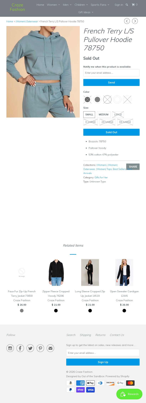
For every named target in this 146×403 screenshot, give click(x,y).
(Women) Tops (104, 169)
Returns (100, 335)
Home (40, 4)
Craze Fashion (17, 7)
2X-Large (107, 122)
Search (70, 335)
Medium (103, 114)
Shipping (85, 335)
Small (89, 114)
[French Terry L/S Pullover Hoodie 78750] (43, 72)
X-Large (90, 122)
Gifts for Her (101, 177)
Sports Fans (99, 4)
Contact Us (117, 335)
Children (80, 4)
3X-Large (125, 122)
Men (66, 4)
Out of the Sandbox (93, 376)
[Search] (127, 4)
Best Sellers (119, 169)
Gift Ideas (85, 12)
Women (52, 4)
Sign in (119, 4)
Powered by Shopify (117, 376)
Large (118, 114)
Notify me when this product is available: (107, 66)
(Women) (101, 165)
